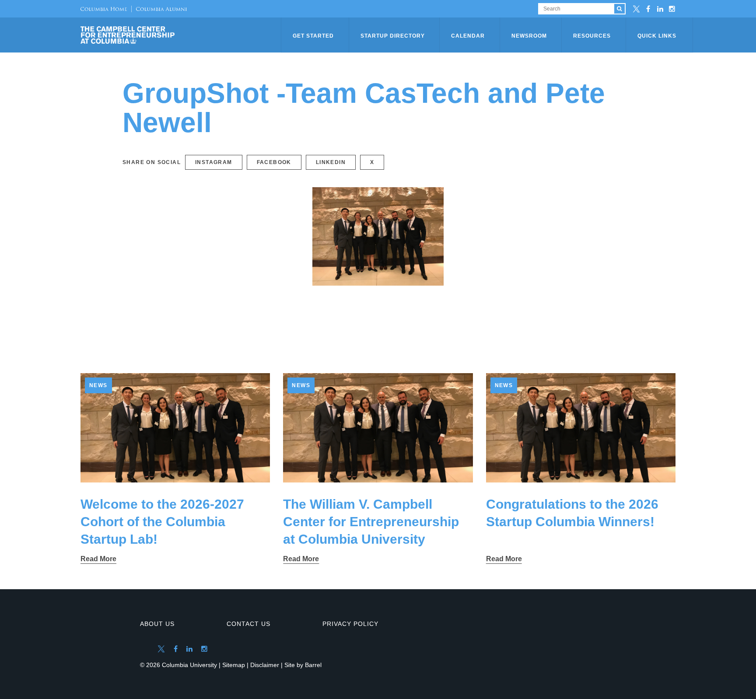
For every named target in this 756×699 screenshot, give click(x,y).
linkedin (331, 162)
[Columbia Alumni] (159, 8)
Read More (98, 559)
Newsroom (529, 36)
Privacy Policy (350, 624)
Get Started (313, 36)
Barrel (313, 664)
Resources (592, 36)
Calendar (468, 36)
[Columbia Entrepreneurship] (181, 35)
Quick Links (656, 36)
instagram (213, 162)
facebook (274, 162)
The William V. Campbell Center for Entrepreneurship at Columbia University (371, 521)
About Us (157, 624)
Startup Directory (392, 36)
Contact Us (248, 624)
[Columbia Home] (103, 8)
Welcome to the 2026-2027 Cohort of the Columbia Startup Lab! (162, 521)
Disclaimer (264, 664)
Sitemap (233, 664)
